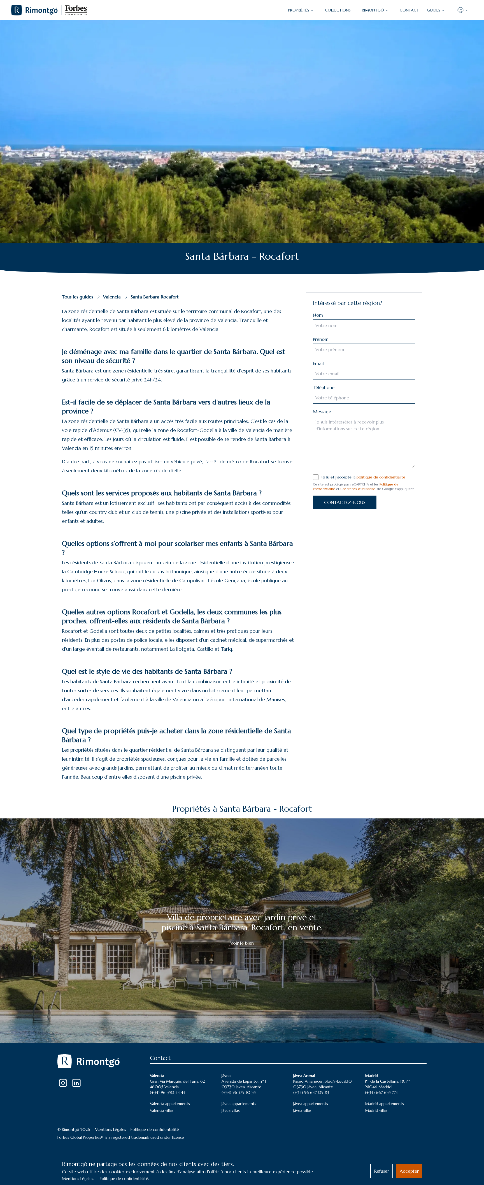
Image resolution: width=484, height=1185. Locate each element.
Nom (318, 315)
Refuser (381, 1171)
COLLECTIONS (338, 10)
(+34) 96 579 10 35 (239, 1092)
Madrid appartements (384, 1103)
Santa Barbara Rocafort (155, 297)
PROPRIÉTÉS (298, 10)
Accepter (409, 1171)
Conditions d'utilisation (358, 489)
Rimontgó (373, 10)
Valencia (112, 297)
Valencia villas (161, 1110)
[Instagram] (63, 1083)
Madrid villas (376, 1110)
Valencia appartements (170, 1103)
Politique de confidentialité (155, 1129)
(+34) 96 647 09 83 (311, 1092)
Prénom (321, 339)
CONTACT (409, 10)
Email (318, 363)
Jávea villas (231, 1110)
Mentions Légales (110, 1129)
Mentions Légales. (78, 1178)
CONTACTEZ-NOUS (344, 502)
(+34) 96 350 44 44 (167, 1092)
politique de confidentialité (381, 477)
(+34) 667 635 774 (381, 1092)
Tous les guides (77, 297)
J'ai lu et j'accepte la (363, 477)
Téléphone (323, 387)
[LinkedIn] (76, 1083)
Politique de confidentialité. (124, 1178)
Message (322, 411)
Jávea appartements (239, 1103)
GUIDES (433, 10)
